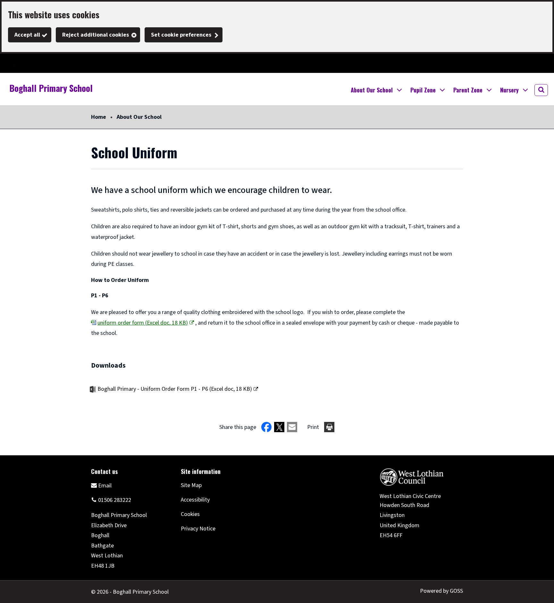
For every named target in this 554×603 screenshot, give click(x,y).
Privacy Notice (198, 529)
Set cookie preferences (181, 35)
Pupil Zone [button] (423, 90)
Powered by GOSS (441, 591)
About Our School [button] (372, 90)
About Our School (139, 117)
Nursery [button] (509, 90)
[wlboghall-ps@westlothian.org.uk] (101, 485)
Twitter (12, 63)
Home (98, 117)
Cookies (190, 514)
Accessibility (195, 500)
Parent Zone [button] (468, 90)
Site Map (191, 485)
